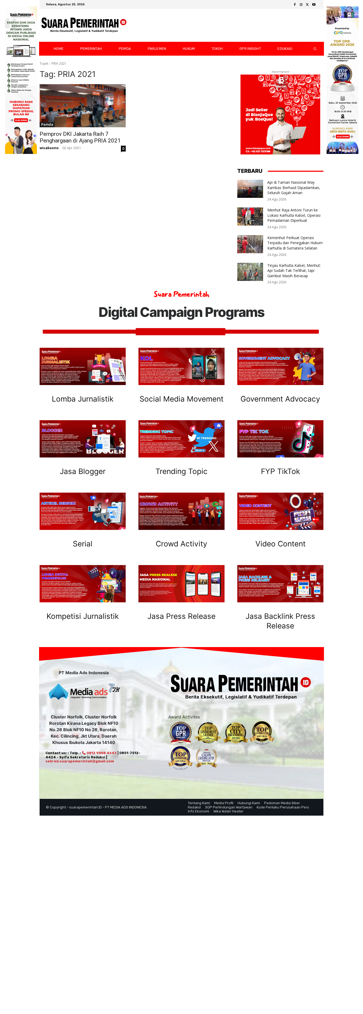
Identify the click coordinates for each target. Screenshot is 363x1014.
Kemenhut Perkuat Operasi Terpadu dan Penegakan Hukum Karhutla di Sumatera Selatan (295, 243)
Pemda (47, 124)
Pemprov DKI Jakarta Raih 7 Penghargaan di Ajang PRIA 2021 (80, 137)
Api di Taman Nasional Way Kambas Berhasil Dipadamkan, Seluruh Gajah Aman (293, 187)
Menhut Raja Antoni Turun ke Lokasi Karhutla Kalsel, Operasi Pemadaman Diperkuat (293, 215)
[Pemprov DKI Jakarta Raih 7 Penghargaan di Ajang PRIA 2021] (83, 105)
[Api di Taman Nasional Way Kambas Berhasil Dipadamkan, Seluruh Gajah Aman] (250, 189)
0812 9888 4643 (101, 753)
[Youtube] (314, 5)
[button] (311, 49)
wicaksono (49, 147)
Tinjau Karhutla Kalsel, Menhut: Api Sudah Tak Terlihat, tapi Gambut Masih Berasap (294, 270)
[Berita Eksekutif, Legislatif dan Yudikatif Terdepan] (84, 25)
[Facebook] (295, 5)
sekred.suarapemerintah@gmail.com (79, 761)
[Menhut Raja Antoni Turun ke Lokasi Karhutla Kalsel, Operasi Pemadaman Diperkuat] (250, 216)
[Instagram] (301, 5)
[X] (307, 5)
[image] (83, 366)
